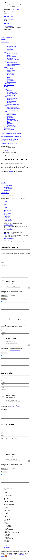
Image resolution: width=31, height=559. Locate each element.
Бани (5, 52)
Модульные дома (12, 49)
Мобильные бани (12, 53)
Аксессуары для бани (13, 59)
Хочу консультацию (6, 37)
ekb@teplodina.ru (8, 26)
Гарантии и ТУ (11, 70)
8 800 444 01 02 (15, 9)
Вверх (2, 557)
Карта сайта (7, 219)
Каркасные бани (12, 58)
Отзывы (9, 71)
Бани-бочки (10, 55)
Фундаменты (11, 65)
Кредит (6, 214)
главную (11, 171)
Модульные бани (12, 56)
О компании (10, 68)
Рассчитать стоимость (7, 243)
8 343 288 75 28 (8, 16)
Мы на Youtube (8, 187)
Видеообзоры (11, 74)
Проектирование (12, 62)
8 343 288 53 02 (8, 23)
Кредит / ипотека (9, 85)
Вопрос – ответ (11, 82)
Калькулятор (7, 213)
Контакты (7, 86)
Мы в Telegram (8, 188)
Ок (6, 556)
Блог (8, 77)
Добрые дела (10, 80)
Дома (5, 44)
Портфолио (10, 73)
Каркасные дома (12, 46)
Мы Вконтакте (8, 185)
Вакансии (10, 79)
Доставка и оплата (12, 76)
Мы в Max (7, 190)
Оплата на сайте (16, 133)
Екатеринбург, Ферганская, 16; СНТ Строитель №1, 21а (9, 140)
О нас (5, 67)
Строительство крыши (13, 64)
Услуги (6, 61)
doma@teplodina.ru (9, 19)
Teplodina (3, 39)
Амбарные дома (11, 47)
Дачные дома (11, 50)
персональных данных (15, 292)
